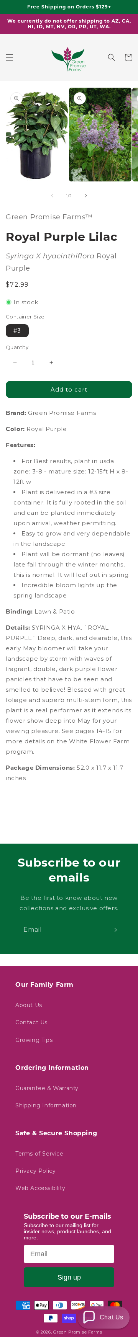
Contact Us (31, 1022)
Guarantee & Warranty (47, 1088)
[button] (9, 57)
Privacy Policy (35, 1170)
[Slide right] (85, 195)
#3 (17, 330)
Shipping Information (46, 1105)
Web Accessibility (40, 1188)
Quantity (17, 347)
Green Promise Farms (77, 1332)
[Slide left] (52, 195)
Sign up (69, 1277)
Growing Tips (34, 1040)
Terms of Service (39, 1153)
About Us (28, 1005)
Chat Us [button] (111, 1317)
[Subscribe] (113, 930)
